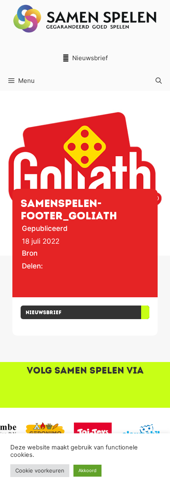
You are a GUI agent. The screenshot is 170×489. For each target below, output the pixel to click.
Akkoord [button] (87, 470)
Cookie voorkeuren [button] (39, 470)
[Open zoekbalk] (158, 81)
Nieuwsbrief (90, 58)
